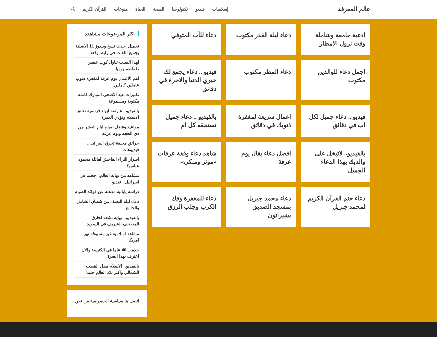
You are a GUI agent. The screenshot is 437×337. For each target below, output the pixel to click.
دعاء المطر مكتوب (267, 71)
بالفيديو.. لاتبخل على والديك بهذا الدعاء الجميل (340, 162)
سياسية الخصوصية (106, 301)
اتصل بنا (131, 301)
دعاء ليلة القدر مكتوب (263, 35)
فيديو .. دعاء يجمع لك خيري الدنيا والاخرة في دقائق (187, 80)
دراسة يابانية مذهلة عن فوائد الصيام (107, 191)
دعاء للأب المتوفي (193, 35)
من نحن (82, 301)
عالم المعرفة (354, 9)
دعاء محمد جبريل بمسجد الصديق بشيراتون (269, 207)
